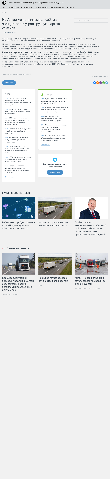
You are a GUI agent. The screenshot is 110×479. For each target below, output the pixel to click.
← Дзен (4, 12)
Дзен (40, 285)
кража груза (17, 74)
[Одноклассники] (97, 82)
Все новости (9, 177)
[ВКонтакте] (94, 82)
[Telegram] (106, 82)
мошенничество (7, 74)
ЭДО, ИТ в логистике (10, 294)
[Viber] (100, 82)
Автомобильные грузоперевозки (87, 288)
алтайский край (26, 74)
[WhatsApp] (103, 82)
